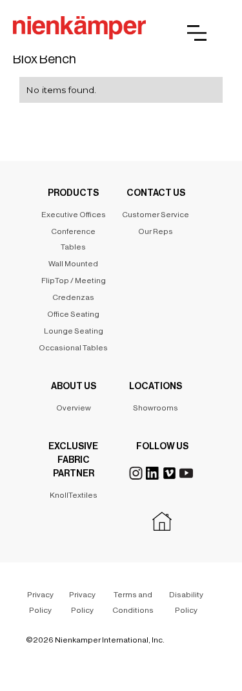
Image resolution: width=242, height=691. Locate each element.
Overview (73, 408)
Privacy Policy (40, 602)
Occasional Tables (73, 348)
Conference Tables (73, 239)
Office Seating (73, 314)
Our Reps (155, 231)
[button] (197, 33)
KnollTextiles (73, 495)
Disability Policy (186, 602)
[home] (79, 28)
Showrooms (155, 408)
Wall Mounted (73, 264)
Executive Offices (73, 214)
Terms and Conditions (133, 602)
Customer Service (155, 214)
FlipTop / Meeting (73, 280)
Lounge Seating (73, 331)
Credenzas (73, 297)
